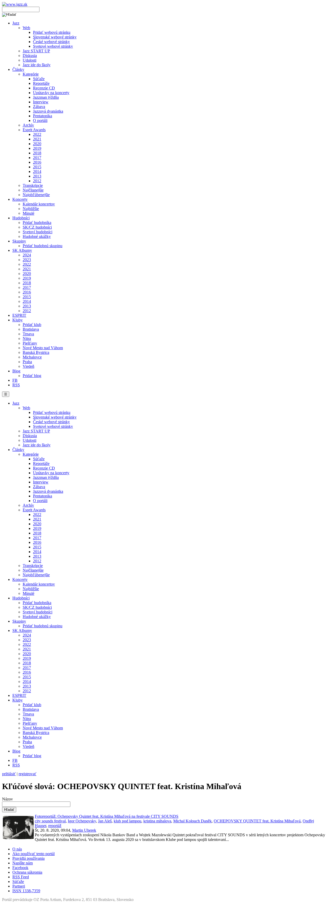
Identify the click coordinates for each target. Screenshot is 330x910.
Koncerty (20, 199)
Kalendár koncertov (39, 204)
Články (18, 69)
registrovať (27, 774)
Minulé (28, 213)
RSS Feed (20, 877)
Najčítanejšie (33, 190)
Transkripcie (33, 185)
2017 (37, 157)
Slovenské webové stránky (55, 37)
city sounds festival (50, 821)
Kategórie (31, 74)
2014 (37, 171)
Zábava (39, 106)
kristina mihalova (157, 821)
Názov (7, 799)
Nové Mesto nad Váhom (43, 348)
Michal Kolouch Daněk (192, 821)
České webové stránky (51, 41)
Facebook (20, 867)
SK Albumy (22, 250)
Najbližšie (31, 208)
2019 (37, 148)
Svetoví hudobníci (37, 232)
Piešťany (30, 343)
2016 (37, 162)
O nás (17, 849)
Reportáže (41, 83)
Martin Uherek (84, 830)
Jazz (15, 23)
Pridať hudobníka (37, 222)
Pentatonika (42, 116)
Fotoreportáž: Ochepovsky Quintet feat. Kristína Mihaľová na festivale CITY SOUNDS (106, 816)
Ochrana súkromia (27, 872)
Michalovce (32, 357)
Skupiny (19, 241)
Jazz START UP (36, 51)
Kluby (17, 320)
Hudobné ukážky (37, 236)
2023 (27, 259)
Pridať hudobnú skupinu (42, 246)
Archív (28, 125)
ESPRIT (19, 315)
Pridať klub (32, 324)
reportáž (54, 825)
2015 (37, 167)
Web (26, 28)
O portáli (40, 120)
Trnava (28, 334)
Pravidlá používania (28, 858)
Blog (16, 371)
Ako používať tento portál (33, 853)
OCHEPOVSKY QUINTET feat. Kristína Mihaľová (257, 821)
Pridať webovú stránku (51, 32)
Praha (27, 362)
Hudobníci (21, 218)
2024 (27, 255)
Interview (40, 102)
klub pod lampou (127, 821)
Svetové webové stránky (53, 46)
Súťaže (39, 79)
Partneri (18, 886)
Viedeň (28, 366)
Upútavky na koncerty (51, 92)
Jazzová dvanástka (48, 111)
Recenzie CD (44, 88)
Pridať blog (32, 375)
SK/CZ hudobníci (37, 227)
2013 (37, 176)
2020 (37, 143)
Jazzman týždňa (46, 97)
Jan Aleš (105, 821)
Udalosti (29, 60)
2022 (37, 134)
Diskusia (30, 55)
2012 (37, 181)
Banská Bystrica (36, 352)
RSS (16, 385)
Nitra (27, 338)
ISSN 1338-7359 (26, 891)
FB (15, 380)
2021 (37, 139)
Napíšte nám (22, 863)
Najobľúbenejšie (36, 195)
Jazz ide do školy (37, 65)
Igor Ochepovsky (82, 821)
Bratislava (31, 329)
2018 (37, 153)
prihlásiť (9, 774)
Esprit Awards (34, 130)
